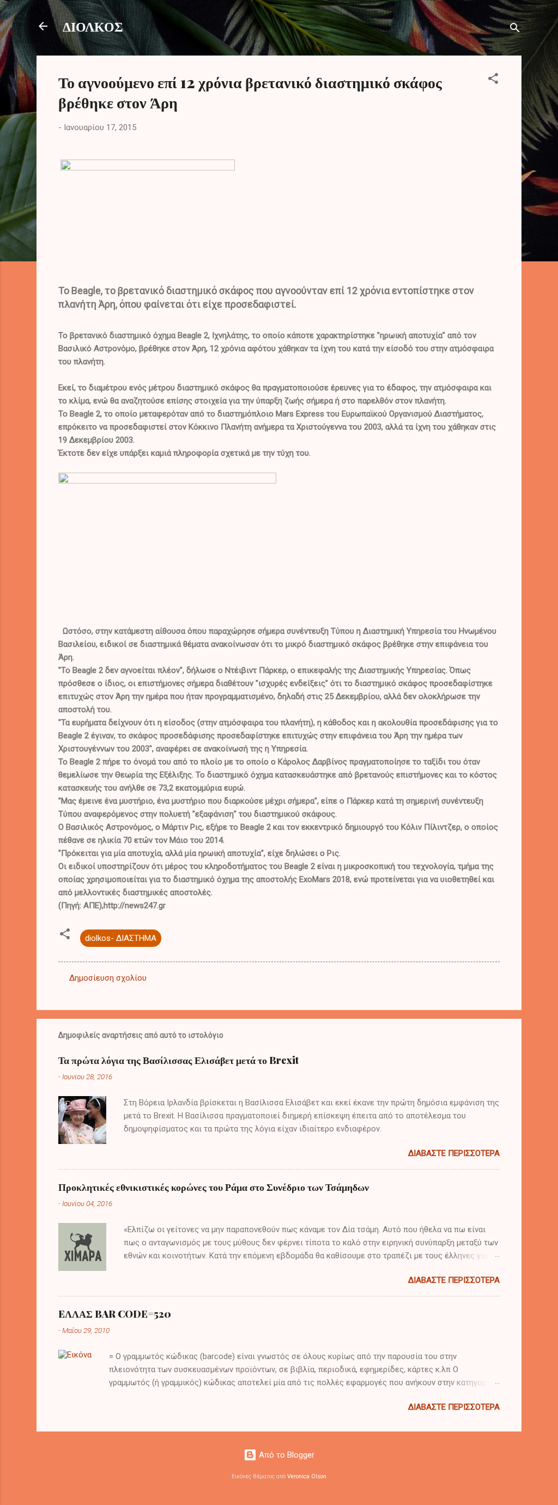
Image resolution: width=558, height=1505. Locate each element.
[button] (493, 80)
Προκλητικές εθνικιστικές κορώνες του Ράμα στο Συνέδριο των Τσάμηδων (213, 1187)
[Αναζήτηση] (514, 29)
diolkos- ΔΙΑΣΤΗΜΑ (120, 938)
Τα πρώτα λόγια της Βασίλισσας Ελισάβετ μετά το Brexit (178, 1060)
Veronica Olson (306, 1476)
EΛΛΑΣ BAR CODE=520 (114, 1313)
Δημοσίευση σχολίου (108, 978)
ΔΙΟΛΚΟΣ (93, 26)
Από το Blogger (285, 1455)
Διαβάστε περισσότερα (454, 1153)
